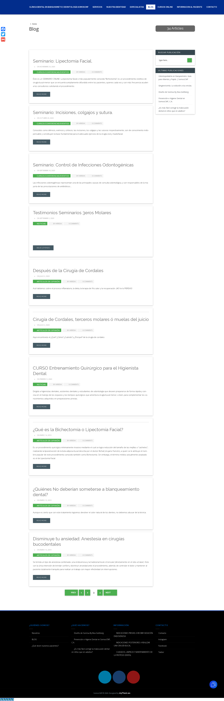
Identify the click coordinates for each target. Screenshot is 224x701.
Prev (73, 593)
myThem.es (124, 693)
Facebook (162, 646)
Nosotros (36, 633)
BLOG (150, 7)
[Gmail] (3, 39)
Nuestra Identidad (116, 7)
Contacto (211, 7)
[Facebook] (3, 29)
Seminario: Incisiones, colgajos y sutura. (73, 112)
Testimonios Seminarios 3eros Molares (72, 212)
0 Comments (97, 72)
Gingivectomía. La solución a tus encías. (175, 85)
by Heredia (80, 72)
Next (108, 593)
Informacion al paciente (189, 7)
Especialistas (137, 7)
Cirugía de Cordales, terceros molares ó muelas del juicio (91, 319)
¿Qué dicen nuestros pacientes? (45, 646)
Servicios (97, 7)
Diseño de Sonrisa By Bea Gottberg (173, 92)
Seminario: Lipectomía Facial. (62, 61)
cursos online (165, 7)
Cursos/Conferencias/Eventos (53, 72)
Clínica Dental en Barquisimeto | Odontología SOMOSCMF (58, 7)
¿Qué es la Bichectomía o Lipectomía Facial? (78, 429)
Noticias (41, 223)
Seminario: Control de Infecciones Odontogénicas (83, 164)
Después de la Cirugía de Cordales (68, 270)
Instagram (162, 639)
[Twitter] (3, 34)
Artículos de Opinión (48, 281)
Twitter (161, 652)
